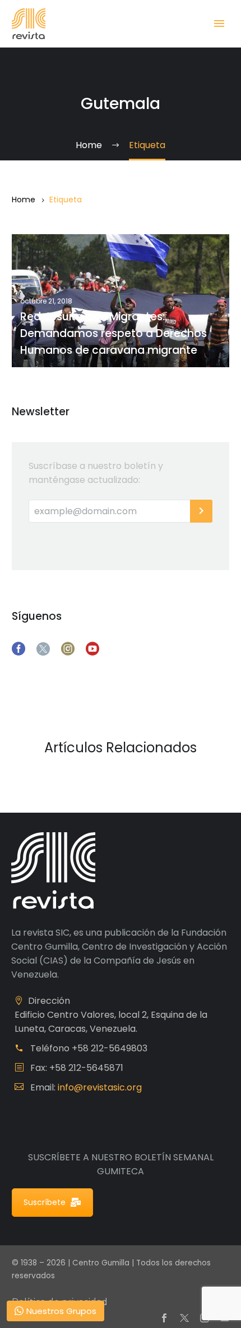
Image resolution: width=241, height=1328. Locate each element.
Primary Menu (219, 23)
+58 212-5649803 (109, 1048)
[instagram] (68, 649)
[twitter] (43, 649)
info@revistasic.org (100, 1087)
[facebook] (18, 649)
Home (23, 199)
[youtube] (92, 649)
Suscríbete (45, 1202)
